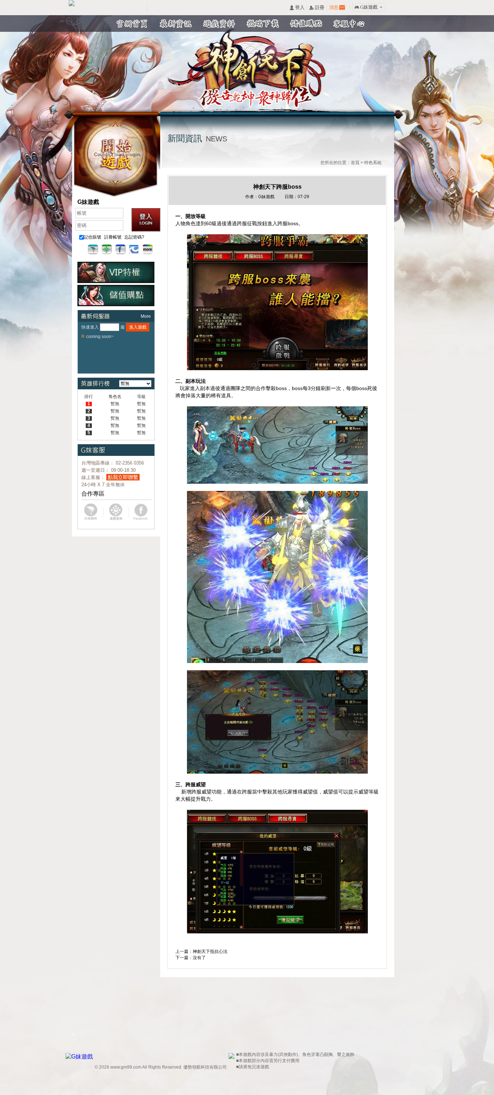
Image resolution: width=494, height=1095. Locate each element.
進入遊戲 (137, 327)
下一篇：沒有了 (190, 957)
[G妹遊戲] (80, 1056)
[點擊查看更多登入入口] (148, 249)
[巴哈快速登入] (93, 249)
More (146, 316)
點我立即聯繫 (123, 477)
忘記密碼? (134, 237)
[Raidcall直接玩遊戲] (134, 249)
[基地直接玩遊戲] (107, 249)
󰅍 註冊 (316, 7)
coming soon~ (100, 336)
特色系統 (373, 162)
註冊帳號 (113, 237)
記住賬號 (92, 237)
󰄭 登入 (297, 7)
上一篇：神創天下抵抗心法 (201, 951)
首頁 (355, 162)
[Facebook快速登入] (120, 249)
